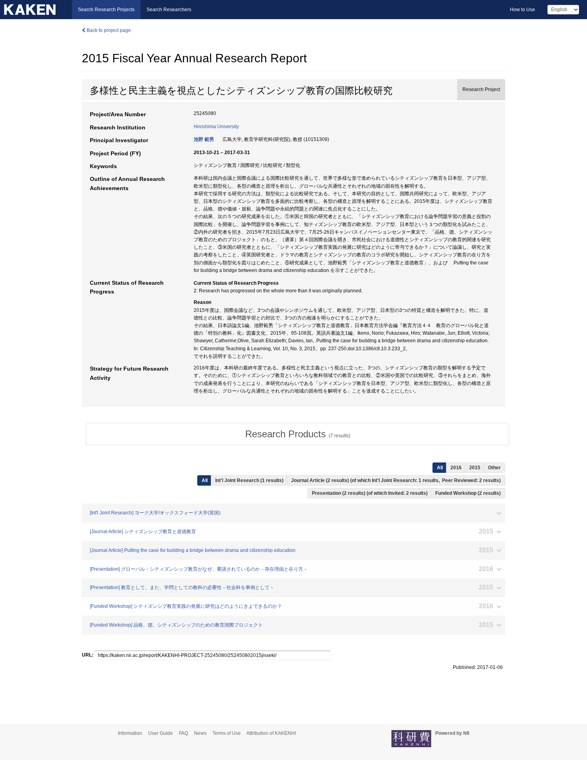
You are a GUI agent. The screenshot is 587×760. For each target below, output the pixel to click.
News (200, 733)
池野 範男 (204, 139)
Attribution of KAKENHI (271, 733)
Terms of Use (226, 733)
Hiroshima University (216, 126)
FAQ (183, 733)
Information (130, 733)
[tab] (297, 434)
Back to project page (108, 30)
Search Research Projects (106, 9)
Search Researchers (169, 9)
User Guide (160, 733)
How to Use (522, 9)
